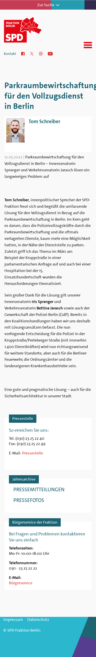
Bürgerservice (20, 583)
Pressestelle (32, 453)
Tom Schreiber (44, 121)
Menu (88, 45)
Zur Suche (45, 5)
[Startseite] (28, 29)
